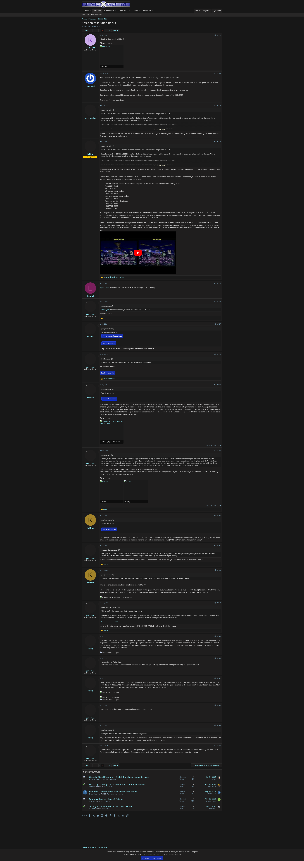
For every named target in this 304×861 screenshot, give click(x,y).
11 (110, 30)
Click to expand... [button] (160, 129)
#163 (219, 105)
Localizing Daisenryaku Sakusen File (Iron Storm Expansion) (117, 784)
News (107, 809)
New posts (85, 15)
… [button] (94, 30)
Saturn (107, 801)
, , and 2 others (113, 277)
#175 (219, 636)
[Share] (214, 35)
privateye (92, 801)
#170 (219, 451)
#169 (219, 385)
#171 (219, 515)
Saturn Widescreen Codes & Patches (106, 799)
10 (106, 30)
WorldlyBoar (212, 786)
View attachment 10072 (109, 622)
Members (147, 11)
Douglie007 (212, 808)
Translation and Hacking (115, 794)
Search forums (96, 15)
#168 (219, 354)
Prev (86, 30)
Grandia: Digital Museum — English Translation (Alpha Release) (119, 777)
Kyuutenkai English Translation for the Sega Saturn (113, 791)
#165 (219, 283)
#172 (219, 545)
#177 (219, 678)
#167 (219, 324)
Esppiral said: (106, 306)
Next (115, 30)
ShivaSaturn (93, 794)
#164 (219, 141)
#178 (219, 705)
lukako (214, 779)
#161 (219, 35)
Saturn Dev (112, 779)
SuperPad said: (106, 110)
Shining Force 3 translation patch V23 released (111, 806)
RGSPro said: (105, 359)
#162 (219, 74)
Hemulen (92, 787)
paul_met (87, 26)
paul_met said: (106, 329)
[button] (90, 11)
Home (86, 11)
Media (135, 11)
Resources (123, 11)
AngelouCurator (94, 779)
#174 (219, 603)
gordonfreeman (211, 801)
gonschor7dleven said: (109, 550)
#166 (219, 301)
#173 (219, 570)
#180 (219, 746)
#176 (219, 658)
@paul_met (104, 287)
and (109, 379)
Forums (97, 11)
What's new (109, 11)
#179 (219, 725)
